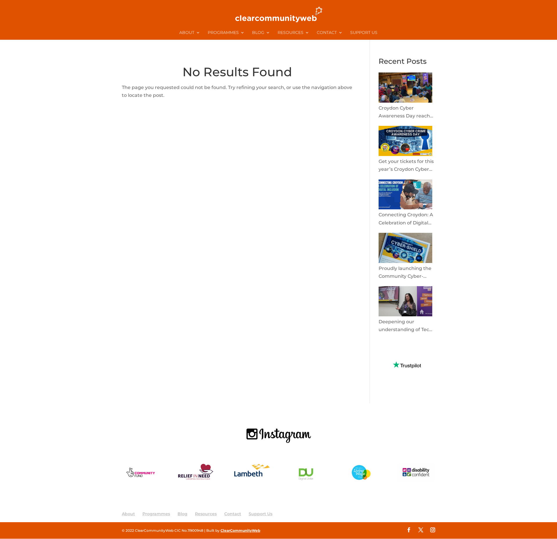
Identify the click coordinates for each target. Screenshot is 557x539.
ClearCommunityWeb (240, 530)
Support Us (363, 32)
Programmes (223, 32)
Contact (327, 32)
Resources (290, 32)
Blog (258, 32)
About (186, 32)
